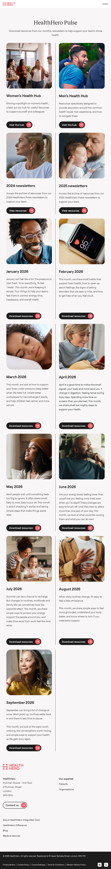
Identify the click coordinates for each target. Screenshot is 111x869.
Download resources (21, 316)
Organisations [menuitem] (66, 789)
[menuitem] (39, 865)
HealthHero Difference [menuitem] (15, 825)
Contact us (12, 805)
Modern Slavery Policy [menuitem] (76, 865)
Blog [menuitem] (5, 830)
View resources (18, 210)
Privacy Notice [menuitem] (9, 865)
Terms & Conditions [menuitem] (56, 865)
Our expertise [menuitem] (66, 778)
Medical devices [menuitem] (11, 835)
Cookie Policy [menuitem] (23, 865)
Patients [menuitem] (63, 784)
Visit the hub (16, 124)
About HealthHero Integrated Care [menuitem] (21, 819)
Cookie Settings (38, 865)
